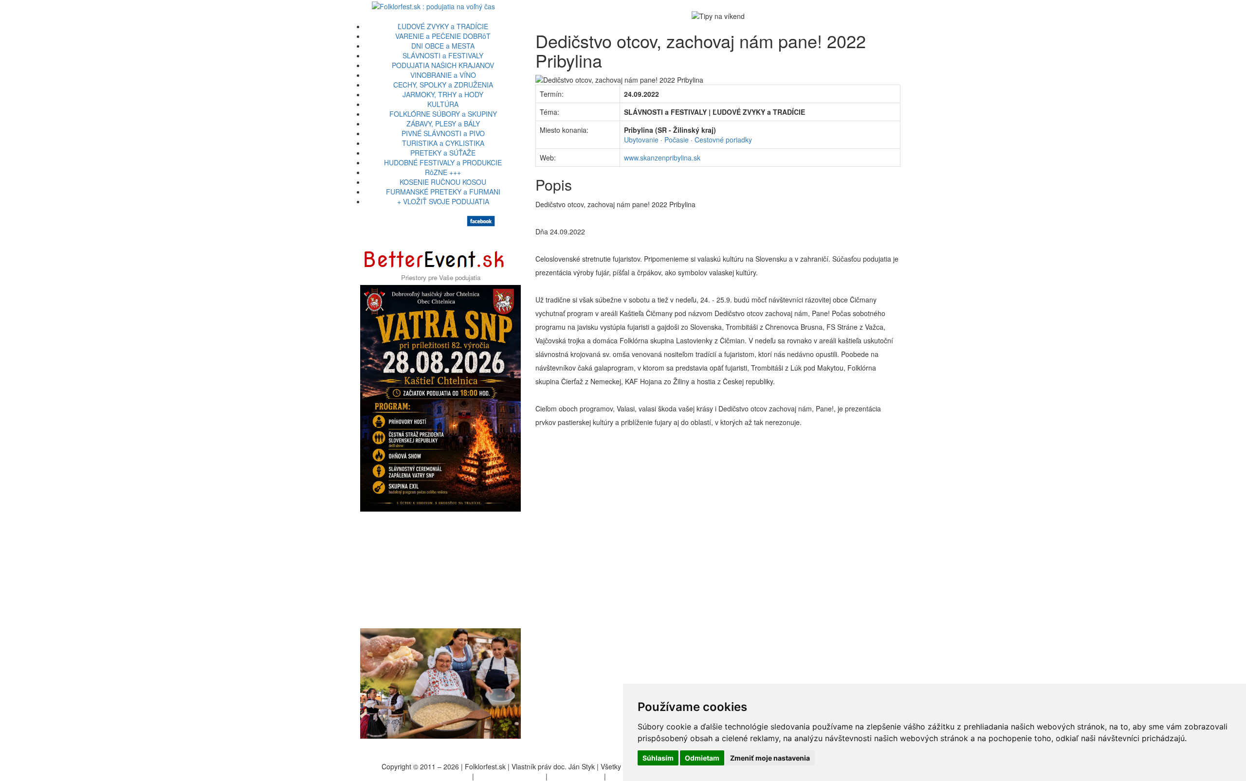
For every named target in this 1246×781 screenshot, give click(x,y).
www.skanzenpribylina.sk (662, 157)
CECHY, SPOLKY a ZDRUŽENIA (443, 84)
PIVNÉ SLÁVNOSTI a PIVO (443, 133)
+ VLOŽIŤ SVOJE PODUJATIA (443, 201)
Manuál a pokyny (576, 776)
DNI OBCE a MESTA (443, 46)
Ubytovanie (641, 139)
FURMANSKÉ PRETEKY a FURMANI (443, 191)
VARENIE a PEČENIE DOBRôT (443, 36)
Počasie (676, 139)
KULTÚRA (442, 104)
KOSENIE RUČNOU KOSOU (443, 182)
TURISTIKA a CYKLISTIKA (443, 143)
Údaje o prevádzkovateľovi (429, 776)
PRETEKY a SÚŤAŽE (443, 153)
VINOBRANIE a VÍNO (443, 75)
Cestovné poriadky (723, 139)
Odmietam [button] (702, 758)
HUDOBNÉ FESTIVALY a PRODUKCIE (443, 162)
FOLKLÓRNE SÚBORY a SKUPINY (443, 114)
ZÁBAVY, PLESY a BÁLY (443, 123)
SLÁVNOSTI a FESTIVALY (443, 55)
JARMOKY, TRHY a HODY (443, 94)
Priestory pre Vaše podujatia (440, 277)
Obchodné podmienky (510, 776)
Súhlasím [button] (658, 758)
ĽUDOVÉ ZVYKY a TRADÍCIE (443, 26)
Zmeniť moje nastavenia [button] (770, 758)
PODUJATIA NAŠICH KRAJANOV (443, 65)
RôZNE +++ (443, 172)
